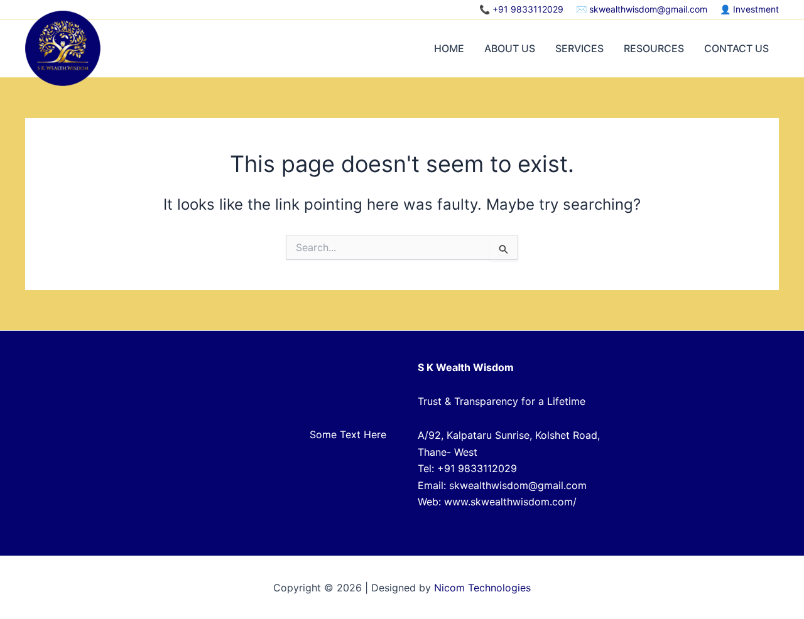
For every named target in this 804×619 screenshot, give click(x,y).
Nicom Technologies (482, 587)
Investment (756, 9)
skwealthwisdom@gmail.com (648, 9)
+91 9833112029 (527, 9)
